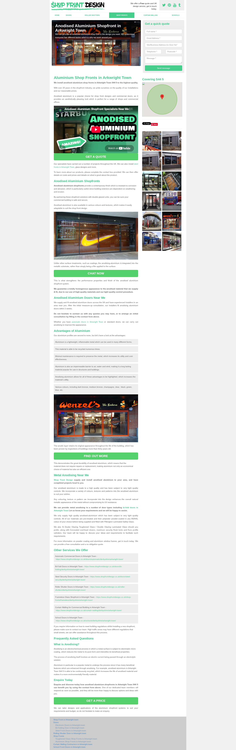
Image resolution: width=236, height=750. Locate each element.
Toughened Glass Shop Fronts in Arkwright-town (76, 739)
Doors (68, 15)
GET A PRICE (95, 700)
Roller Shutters (92, 15)
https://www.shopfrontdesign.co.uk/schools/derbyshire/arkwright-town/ (86, 621)
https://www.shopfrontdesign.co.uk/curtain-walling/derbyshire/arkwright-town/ (89, 610)
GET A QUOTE (96, 156)
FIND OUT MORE (96, 456)
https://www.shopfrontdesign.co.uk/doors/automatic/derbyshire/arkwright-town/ (89, 559)
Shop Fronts (121, 15)
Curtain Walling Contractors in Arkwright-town (72, 744)
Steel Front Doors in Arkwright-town (70, 730)
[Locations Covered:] (53, 2)
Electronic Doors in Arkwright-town (70, 725)
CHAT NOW (96, 273)
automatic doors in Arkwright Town (87, 322)
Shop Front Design (63, 480)
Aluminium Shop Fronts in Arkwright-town (73, 741)
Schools (175, 15)
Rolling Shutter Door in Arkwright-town (69, 733)
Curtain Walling (151, 15)
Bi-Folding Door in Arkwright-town (69, 728)
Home (57, 15)
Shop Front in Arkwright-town (65, 720)
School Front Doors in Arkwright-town (69, 747)
